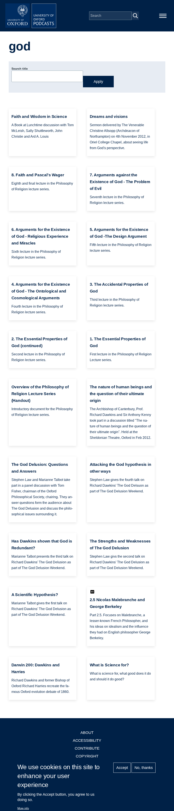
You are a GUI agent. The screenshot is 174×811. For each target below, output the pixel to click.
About (87, 732)
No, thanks (144, 768)
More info (23, 808)
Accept (122, 768)
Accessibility (87, 740)
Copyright (87, 756)
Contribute (87, 748)
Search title (19, 68)
